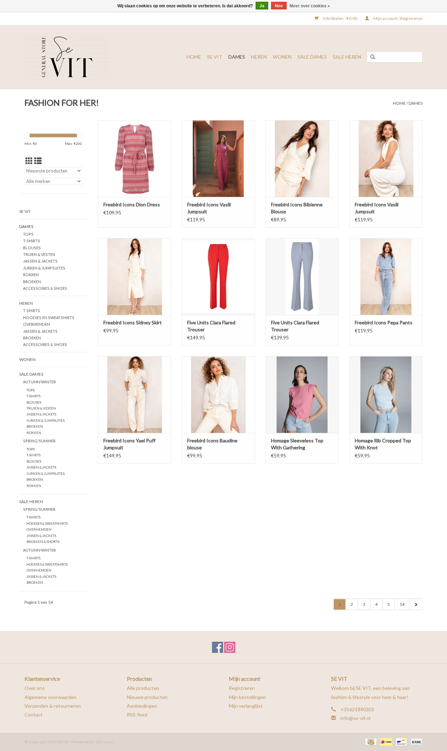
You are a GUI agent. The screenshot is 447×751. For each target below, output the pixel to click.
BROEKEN (32, 281)
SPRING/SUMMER (39, 441)
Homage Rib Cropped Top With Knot (383, 443)
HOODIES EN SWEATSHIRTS (48, 317)
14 (402, 604)
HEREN (259, 57)
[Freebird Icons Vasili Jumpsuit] (218, 158)
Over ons (34, 688)
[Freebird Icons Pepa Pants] (386, 276)
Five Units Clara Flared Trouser (211, 325)
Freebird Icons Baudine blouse (212, 443)
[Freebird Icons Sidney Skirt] (134, 276)
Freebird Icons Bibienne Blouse (297, 207)
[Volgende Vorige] (415, 604)
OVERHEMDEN (36, 324)
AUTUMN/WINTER (39, 382)
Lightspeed (104, 741)
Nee (279, 5)
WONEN (282, 57)
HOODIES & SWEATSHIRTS (47, 523)
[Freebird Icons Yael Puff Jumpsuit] (134, 394)
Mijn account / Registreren (398, 18)
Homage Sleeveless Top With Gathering (297, 443)
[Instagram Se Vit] (229, 647)
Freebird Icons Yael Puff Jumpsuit (129, 443)
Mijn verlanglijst (246, 706)
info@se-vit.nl (355, 718)
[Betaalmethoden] (370, 741)
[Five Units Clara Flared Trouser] (218, 276)
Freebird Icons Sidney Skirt (132, 322)
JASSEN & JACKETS (40, 261)
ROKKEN (31, 274)
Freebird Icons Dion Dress (131, 204)
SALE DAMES (312, 57)
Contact (33, 714)
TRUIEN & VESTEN (39, 254)
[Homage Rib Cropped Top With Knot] (386, 394)
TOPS (28, 234)
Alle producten (143, 688)
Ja (261, 5)
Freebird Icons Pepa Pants (383, 322)
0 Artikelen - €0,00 (340, 18)
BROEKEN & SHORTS (43, 541)
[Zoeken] (373, 57)
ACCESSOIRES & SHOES (45, 288)
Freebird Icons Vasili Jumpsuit (209, 207)
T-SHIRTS (31, 240)
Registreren (242, 688)
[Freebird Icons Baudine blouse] (218, 394)
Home (193, 57)
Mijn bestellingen (247, 697)
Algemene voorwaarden (50, 697)
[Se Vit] (77, 57)
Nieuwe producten (147, 697)
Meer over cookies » (310, 5)
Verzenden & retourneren (52, 706)
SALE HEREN (347, 57)
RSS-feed (137, 714)
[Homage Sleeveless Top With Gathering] (302, 394)
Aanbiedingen (142, 706)
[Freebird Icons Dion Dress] (134, 158)
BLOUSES (32, 247)
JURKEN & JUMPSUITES (44, 268)
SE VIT (214, 57)
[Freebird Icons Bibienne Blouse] (302, 158)
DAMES (236, 57)
